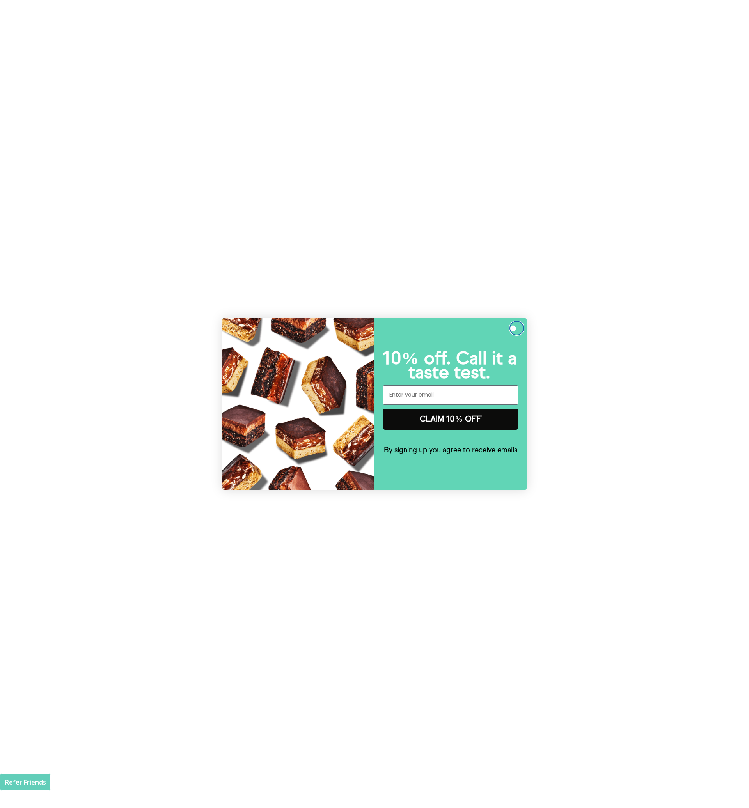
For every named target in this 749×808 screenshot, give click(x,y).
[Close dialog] (517, 328)
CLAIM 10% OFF (451, 419)
